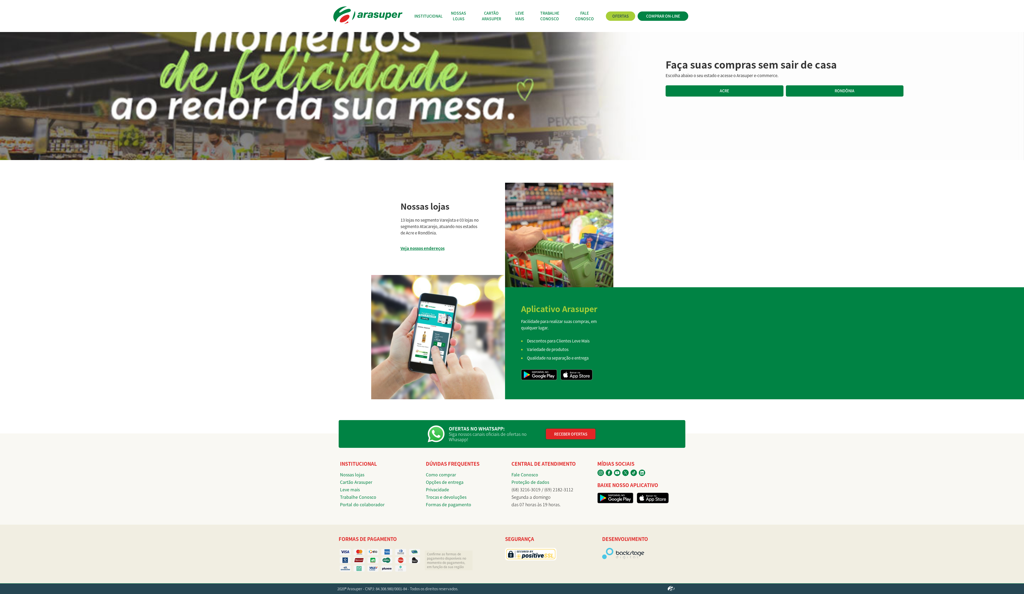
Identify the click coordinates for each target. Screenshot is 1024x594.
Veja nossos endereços (423, 248)
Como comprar (441, 474)
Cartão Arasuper (356, 482)
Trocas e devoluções (446, 497)
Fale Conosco (524, 474)
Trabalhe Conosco (358, 497)
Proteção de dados (530, 482)
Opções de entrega (444, 482)
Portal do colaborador (362, 504)
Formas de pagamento (448, 504)
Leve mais (350, 489)
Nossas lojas (352, 474)
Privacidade (437, 489)
